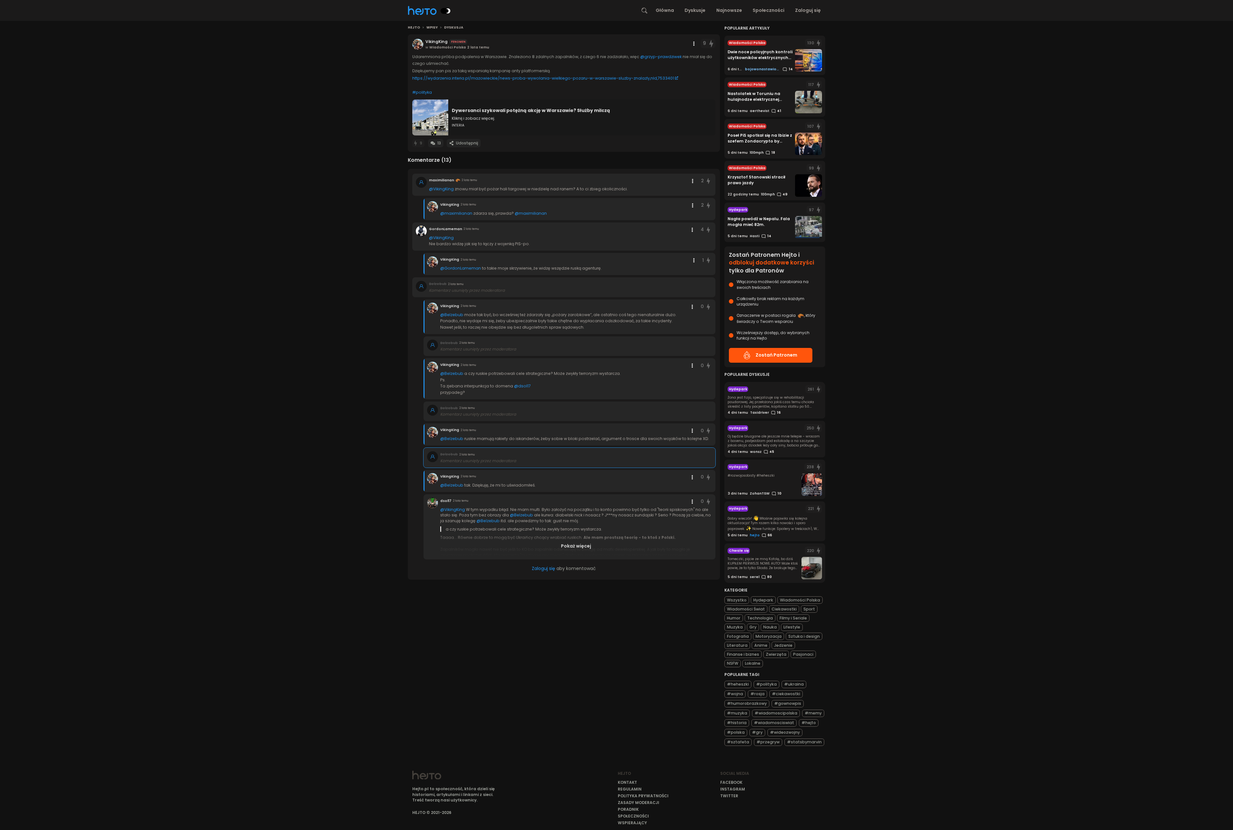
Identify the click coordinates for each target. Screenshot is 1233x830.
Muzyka (735, 627)
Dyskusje (695, 10)
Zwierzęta (776, 654)
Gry (752, 627)
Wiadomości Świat (746, 609)
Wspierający (632, 823)
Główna (665, 10)
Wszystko (737, 600)
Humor (733, 618)
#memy (813, 713)
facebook (731, 782)
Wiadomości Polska (800, 600)
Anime (760, 645)
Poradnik (628, 809)
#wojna (735, 693)
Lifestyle (791, 627)
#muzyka (737, 713)
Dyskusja (453, 27)
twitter (729, 796)
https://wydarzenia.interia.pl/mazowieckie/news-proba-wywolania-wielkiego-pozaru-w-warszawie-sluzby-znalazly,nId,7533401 (543, 78)
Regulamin (630, 789)
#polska (736, 732)
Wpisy (432, 27)
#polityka (422, 92)
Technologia (760, 618)
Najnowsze (729, 10)
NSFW (732, 663)
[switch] (446, 11)
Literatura (737, 645)
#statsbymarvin (804, 742)
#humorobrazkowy (747, 703)
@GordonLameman (460, 268)
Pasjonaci (803, 654)
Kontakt (627, 782)
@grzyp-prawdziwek (661, 56)
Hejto (414, 27)
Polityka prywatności (643, 796)
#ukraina (794, 684)
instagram (732, 789)
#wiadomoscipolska (776, 713)
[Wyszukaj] (644, 10)
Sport (809, 609)
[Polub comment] (708, 181)
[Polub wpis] (711, 43)
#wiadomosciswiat (774, 722)
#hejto (808, 722)
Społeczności (768, 10)
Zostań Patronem (776, 355)
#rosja (757, 693)
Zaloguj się (808, 10)
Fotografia (738, 636)
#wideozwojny (785, 732)
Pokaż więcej (576, 546)
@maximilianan (456, 213)
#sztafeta (738, 742)
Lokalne (752, 663)
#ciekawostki (786, 693)
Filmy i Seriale (793, 618)
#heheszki (738, 684)
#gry (757, 732)
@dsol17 (522, 386)
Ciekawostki (784, 609)
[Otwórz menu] (693, 43)
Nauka (770, 627)
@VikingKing (441, 189)
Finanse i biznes (743, 654)
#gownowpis (787, 703)
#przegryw (768, 742)
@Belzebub (451, 314)
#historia (737, 722)
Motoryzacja (769, 636)
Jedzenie (783, 645)
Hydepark (763, 600)
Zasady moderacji (638, 802)
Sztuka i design (804, 636)
